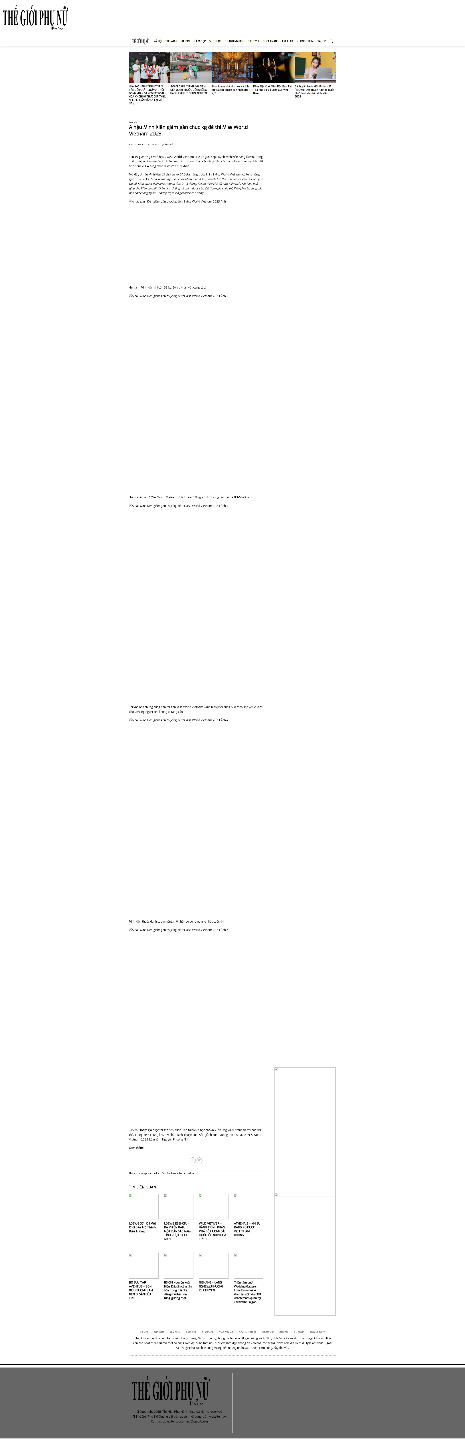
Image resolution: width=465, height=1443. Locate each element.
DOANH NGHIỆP (234, 41)
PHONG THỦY (305, 41)
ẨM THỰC (288, 41)
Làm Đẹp (133, 122)
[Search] (331, 41)
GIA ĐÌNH (186, 41)
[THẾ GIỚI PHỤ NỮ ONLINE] (35, 18)
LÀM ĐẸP (200, 41)
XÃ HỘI (158, 41)
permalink (188, 1173)
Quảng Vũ (167, 144)
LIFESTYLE (253, 41)
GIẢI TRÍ (321, 41)
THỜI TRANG (271, 41)
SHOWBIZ (171, 41)
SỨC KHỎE (215, 41)
